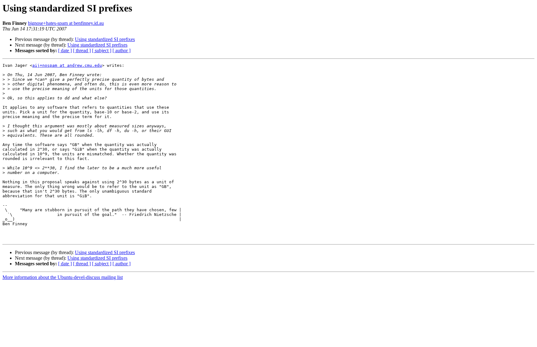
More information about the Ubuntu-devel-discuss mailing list (62, 277)
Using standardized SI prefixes (105, 39)
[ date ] (65, 50)
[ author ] (121, 50)
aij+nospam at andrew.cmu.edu (67, 65)
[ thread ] (82, 50)
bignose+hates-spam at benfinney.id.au (66, 23)
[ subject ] (101, 50)
